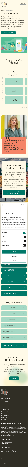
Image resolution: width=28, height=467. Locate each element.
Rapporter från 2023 (9, 320)
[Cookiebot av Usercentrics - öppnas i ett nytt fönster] (20, 205)
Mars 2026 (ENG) (8, 270)
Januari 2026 (7, 288)
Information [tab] (14, 209)
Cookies (3, 458)
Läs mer (14, 378)
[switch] (24, 237)
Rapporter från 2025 (9, 308)
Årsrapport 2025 (8, 32)
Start (2, 10)
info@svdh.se (8, 442)
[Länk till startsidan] (4, 4)
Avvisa (14, 260)
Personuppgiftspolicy (5, 461)
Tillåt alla (14, 251)
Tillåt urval (14, 256)
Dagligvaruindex (5, 413)
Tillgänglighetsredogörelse (7, 463)
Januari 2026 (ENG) (9, 294)
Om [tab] (23, 209)
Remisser (3, 419)
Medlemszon (4, 417)
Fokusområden (5, 415)
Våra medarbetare (5, 443)
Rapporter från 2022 (9, 326)
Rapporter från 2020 (9, 337)
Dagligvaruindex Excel (10, 345)
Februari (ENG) (8, 282)
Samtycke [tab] (5, 209)
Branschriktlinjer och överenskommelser (11, 411)
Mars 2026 (6, 264)
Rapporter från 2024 (9, 314)
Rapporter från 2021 (9, 331)
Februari (6, 276)
